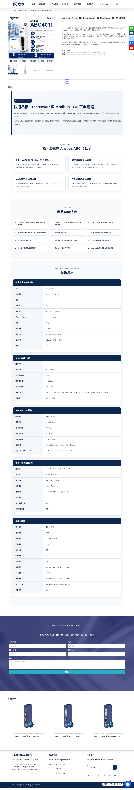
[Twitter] (94, 775)
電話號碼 (71, 650)
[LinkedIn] (99, 775)
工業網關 (102, 54)
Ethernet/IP (87, 54)
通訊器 (104, 52)
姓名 (69, 642)
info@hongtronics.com (62, 760)
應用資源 (77, 4)
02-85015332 (60, 764)
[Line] (115, 775)
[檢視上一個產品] (121, 17)
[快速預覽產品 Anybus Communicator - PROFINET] (85, 705)
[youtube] (104, 775)
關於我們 (90, 4)
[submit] (115, 767)
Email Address (90, 763)
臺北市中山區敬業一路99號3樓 (27, 760)
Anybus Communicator (77, 54)
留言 (11, 658)
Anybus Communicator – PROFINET (67, 736)
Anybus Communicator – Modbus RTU (107, 736)
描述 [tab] (67, 81)
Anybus (68, 54)
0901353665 (60, 773)
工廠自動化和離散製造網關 (94, 52)
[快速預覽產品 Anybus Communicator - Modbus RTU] (125, 705)
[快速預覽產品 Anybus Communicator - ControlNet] (45, 705)
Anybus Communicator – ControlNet (27, 736)
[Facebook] (89, 775)
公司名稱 (12, 642)
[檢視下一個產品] (124, 17)
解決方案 (65, 4)
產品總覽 (42, 4)
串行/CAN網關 (81, 52)
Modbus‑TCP (95, 54)
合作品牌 (55, 4)
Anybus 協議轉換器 (71, 52)
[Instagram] (110, 775)
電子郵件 (12, 650)
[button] (52, 18)
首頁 (33, 4)
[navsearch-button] (117, 4)
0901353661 (60, 769)
